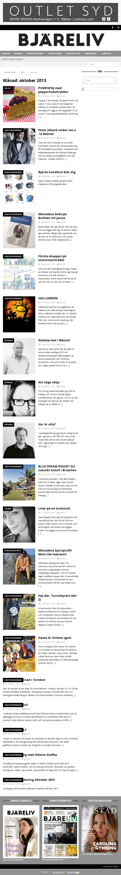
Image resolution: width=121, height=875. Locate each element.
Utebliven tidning (111, 866)
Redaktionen (55, 53)
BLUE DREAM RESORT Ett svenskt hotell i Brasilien (57, 468)
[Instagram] (118, 27)
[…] (39, 117)
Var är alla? (47, 424)
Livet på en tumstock (54, 508)
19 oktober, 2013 (12, 784)
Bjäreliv (62, 96)
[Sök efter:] (103, 64)
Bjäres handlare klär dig (57, 172)
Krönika (18, 53)
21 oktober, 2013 (48, 642)
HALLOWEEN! (48, 298)
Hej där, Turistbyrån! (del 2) (57, 597)
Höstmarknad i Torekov (27, 680)
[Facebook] (112, 27)
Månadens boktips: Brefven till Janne (52, 216)
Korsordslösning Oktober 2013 (32, 780)
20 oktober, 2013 (12, 759)
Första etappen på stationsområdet (52, 258)
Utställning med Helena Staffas (33, 755)
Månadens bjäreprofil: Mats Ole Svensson (55, 552)
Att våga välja (49, 382)
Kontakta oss (73, 53)
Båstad (5, 53)
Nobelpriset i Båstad (54, 340)
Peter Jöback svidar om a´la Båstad (57, 132)
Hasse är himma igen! (54, 638)
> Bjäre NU (106, 53)
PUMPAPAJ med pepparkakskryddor (53, 90)
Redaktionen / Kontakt (12, 59)
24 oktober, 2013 (48, 96)
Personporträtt (35, 53)
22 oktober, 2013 (48, 344)
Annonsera (90, 53)
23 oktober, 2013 (48, 302)
